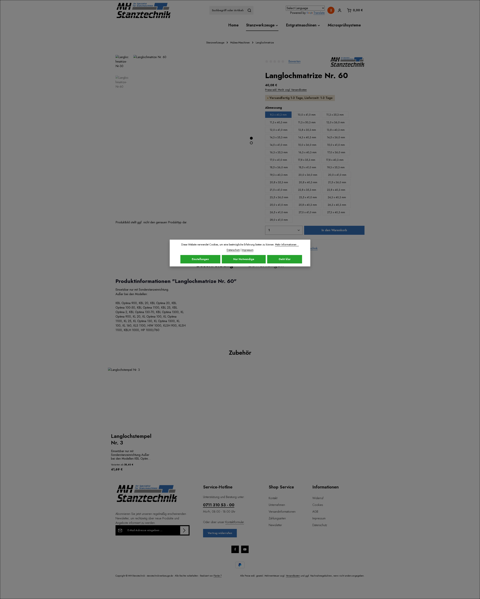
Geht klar (285, 259)
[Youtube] (245, 549)
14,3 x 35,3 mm (278, 137)
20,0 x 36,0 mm (307, 175)
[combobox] (227, 10)
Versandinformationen (282, 511)
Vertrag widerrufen (220, 533)
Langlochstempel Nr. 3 (131, 439)
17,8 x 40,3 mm (335, 160)
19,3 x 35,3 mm (336, 167)
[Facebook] (235, 549)
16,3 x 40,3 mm (307, 152)
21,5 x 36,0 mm (337, 182)
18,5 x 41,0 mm (307, 167)
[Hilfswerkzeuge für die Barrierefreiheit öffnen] (331, 10)
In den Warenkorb (334, 230)
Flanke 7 (218, 575)
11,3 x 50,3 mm (307, 122)
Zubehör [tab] (240, 352)
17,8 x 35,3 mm (306, 160)
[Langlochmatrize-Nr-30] (195, 137)
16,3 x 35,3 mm (279, 152)
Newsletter (275, 525)
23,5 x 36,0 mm (279, 197)
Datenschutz (319, 525)
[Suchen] (249, 10)
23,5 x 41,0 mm (308, 197)
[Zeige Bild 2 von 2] (251, 142)
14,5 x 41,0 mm (278, 145)
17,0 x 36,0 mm (336, 152)
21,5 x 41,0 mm (278, 190)
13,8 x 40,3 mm (336, 130)
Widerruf (317, 498)
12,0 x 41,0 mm (278, 130)
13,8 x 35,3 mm (307, 130)
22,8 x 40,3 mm (336, 190)
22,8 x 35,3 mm (307, 190)
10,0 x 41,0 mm (307, 115)
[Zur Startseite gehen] (144, 10)
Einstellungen (200, 259)
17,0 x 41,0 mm (278, 160)
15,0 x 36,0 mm (307, 145)
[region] (240, 421)
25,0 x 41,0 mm (279, 205)
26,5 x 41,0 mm (279, 212)
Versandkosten (293, 575)
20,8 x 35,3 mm (279, 182)
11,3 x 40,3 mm (278, 122)
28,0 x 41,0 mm (279, 220)
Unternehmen (277, 505)
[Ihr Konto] (339, 10)
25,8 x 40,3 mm (308, 205)
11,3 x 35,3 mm (335, 115)
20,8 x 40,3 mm (308, 182)
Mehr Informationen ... (287, 244)
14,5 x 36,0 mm (336, 137)
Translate (319, 13)
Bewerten (294, 61)
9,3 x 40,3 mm (278, 115)
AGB (315, 511)
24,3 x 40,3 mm (337, 197)
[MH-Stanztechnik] (347, 61)
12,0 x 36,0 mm (335, 122)
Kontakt (273, 498)
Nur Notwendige (243, 259)
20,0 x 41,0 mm (337, 175)
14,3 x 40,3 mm (307, 137)
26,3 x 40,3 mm (337, 205)
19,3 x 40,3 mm (279, 175)
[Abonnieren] (184, 530)
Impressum (319, 518)
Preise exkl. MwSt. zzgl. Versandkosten (286, 90)
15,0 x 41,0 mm (336, 145)
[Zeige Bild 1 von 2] (251, 138)
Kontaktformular (234, 522)
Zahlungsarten (277, 518)
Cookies (317, 505)
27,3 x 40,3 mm (336, 212)
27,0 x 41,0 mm (307, 212)
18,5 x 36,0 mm (279, 167)
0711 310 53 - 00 (218, 505)
